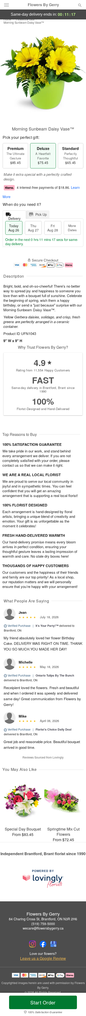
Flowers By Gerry (43, 5)
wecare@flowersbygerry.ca (43, 928)
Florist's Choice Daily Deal (53, 729)
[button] (75, 1005)
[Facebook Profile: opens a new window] (43, 944)
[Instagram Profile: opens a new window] (32, 944)
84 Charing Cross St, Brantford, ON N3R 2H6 (43, 919)
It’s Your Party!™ (47, 625)
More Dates (72, 227)
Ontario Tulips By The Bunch (55, 675)
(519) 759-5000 (43, 923)
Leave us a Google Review (43, 958)
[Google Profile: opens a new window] (53, 944)
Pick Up (41, 214)
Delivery (14, 217)
